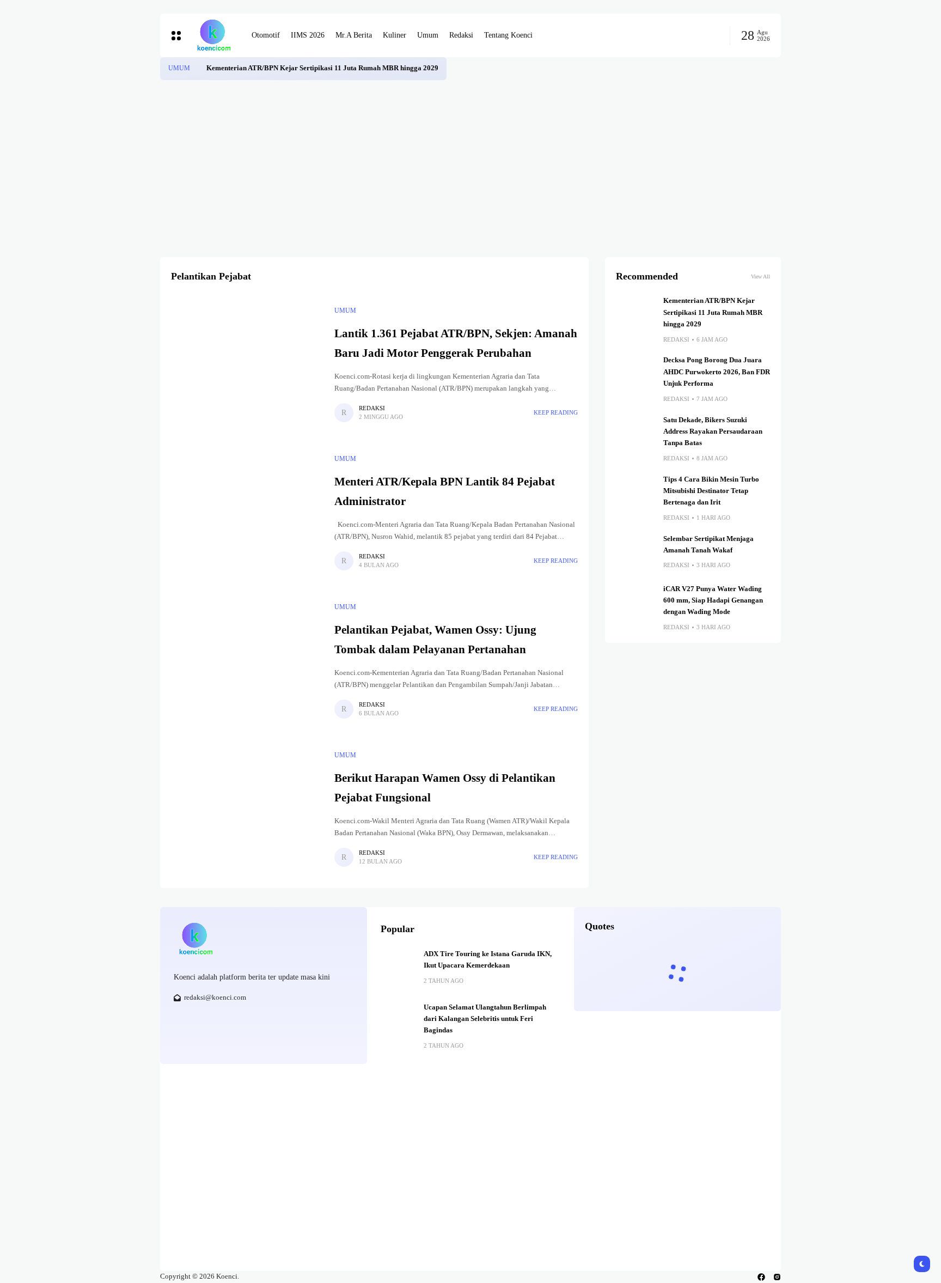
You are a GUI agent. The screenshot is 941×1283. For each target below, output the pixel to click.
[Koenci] (213, 35)
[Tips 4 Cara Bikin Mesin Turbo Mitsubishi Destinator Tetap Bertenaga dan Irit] (635, 493)
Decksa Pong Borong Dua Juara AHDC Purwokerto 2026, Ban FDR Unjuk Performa (716, 371)
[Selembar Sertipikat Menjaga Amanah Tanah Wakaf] (635, 553)
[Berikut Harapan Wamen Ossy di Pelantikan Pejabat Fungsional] (247, 808)
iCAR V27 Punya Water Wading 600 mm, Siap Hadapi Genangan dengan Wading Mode (713, 600)
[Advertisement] (470, 162)
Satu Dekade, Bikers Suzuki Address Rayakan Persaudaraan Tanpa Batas (712, 431)
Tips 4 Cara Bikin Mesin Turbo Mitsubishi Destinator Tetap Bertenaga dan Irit (711, 491)
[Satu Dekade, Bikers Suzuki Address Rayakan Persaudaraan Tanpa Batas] (635, 434)
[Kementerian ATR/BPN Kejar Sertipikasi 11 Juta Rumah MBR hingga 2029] (198, 68)
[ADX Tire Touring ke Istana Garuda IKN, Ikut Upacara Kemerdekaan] (398, 965)
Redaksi (372, 408)
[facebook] (761, 1277)
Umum (179, 68)
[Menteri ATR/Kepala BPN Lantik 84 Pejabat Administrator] (247, 512)
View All (760, 276)
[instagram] (777, 1277)
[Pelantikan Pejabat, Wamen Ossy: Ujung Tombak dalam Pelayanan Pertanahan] (247, 660)
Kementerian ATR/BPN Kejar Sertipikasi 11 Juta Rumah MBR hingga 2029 (322, 68)
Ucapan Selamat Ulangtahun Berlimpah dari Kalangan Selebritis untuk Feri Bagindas (485, 1019)
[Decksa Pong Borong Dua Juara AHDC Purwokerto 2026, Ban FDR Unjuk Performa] (635, 374)
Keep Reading (556, 412)
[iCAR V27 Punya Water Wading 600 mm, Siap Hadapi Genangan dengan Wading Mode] (635, 603)
